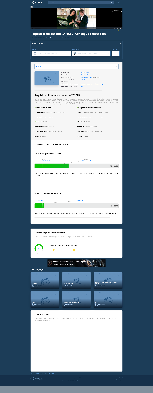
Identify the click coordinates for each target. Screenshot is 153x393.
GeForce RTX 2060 (86, 160)
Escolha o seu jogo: (76, 66)
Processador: (35, 49)
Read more (117, 10)
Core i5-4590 (40, 200)
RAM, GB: (114, 49)
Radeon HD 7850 (46, 160)
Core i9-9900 (80, 200)
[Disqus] (76, 348)
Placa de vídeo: (76, 49)
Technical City (36, 2)
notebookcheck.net (73, 381)
